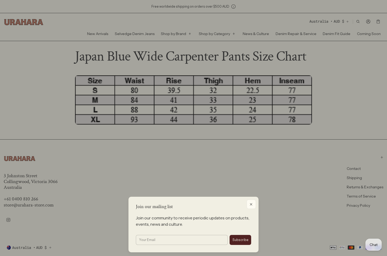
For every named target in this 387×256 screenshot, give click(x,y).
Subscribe (240, 240)
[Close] (251, 204)
